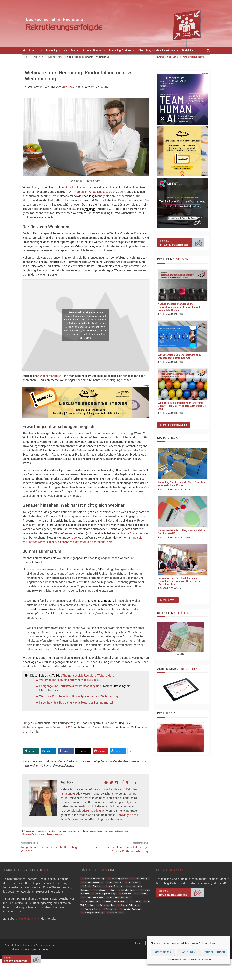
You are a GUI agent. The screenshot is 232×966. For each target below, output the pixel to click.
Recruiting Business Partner (116, 831)
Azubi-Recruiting (115, 886)
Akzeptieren (163, 952)
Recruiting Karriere (120, 50)
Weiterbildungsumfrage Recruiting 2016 (47, 727)
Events (74, 50)
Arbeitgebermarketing (94, 913)
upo (74, 537)
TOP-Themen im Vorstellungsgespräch (91, 191)
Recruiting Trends (92, 909)
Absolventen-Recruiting (94, 879)
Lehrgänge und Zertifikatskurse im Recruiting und (70, 686)
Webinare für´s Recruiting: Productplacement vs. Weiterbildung (78, 696)
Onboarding (111, 909)
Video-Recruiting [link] (85, 246)
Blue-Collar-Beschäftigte (120, 898)
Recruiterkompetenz (94, 831)
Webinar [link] (89, 208)
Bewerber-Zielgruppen (130, 905)
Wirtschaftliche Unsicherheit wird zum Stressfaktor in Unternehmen (179, 356)
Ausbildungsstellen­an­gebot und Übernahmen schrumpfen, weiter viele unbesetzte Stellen (179, 306)
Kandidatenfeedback (93, 882)
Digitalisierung (115, 882)
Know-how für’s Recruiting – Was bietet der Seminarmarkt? (76, 702)
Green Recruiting (107, 905)
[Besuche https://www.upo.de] (106, 782)
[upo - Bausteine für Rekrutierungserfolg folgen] (116, 782)
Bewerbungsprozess (119, 879)
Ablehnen (189, 952)
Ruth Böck (67, 87)
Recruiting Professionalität (33, 834)
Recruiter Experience (93, 886)
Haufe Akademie (131, 533)
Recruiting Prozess (129, 890)
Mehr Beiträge (168, 600)
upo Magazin (125, 815)
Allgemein (30, 831)
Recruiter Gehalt (116, 913)
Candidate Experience (94, 898)
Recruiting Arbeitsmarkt (116, 901)
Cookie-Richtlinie (174, 960)
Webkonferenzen (51, 375)
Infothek (34, 50)
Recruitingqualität (54, 834)
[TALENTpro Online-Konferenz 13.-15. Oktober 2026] (182, 227)
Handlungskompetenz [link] (101, 600)
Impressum (206, 960)
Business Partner (92, 50)
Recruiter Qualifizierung (69, 831)
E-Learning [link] (41, 609)
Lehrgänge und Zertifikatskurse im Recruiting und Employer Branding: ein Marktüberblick (179, 581)
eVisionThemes (40, 949)
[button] (31, 751)
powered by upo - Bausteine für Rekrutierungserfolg (180, 57)
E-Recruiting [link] (105, 569)
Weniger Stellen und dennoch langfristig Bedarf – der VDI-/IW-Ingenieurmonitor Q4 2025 (182, 405)
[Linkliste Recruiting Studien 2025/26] (85, 417)
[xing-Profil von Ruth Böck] (127, 782)
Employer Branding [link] (113, 686)
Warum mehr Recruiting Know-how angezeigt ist (69, 679)
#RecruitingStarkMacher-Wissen (156, 50)
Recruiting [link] (88, 196)
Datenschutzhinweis (191, 960)
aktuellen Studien (75, 187)
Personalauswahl (92, 901)
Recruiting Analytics (131, 909)
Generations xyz (141, 879)
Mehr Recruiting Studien (173, 424)
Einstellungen (215, 952)
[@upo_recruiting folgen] (111, 782)
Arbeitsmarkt (133, 882)
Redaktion (188, 50)
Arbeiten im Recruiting (46, 831)
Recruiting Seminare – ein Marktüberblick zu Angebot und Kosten (181, 484)
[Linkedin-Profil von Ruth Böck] (133, 782)
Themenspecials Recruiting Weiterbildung (88, 675)
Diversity (136, 901)
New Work (126, 894)
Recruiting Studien (56, 50)
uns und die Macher (28, 918)
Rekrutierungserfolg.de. (90, 810)
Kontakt (138, 943)
